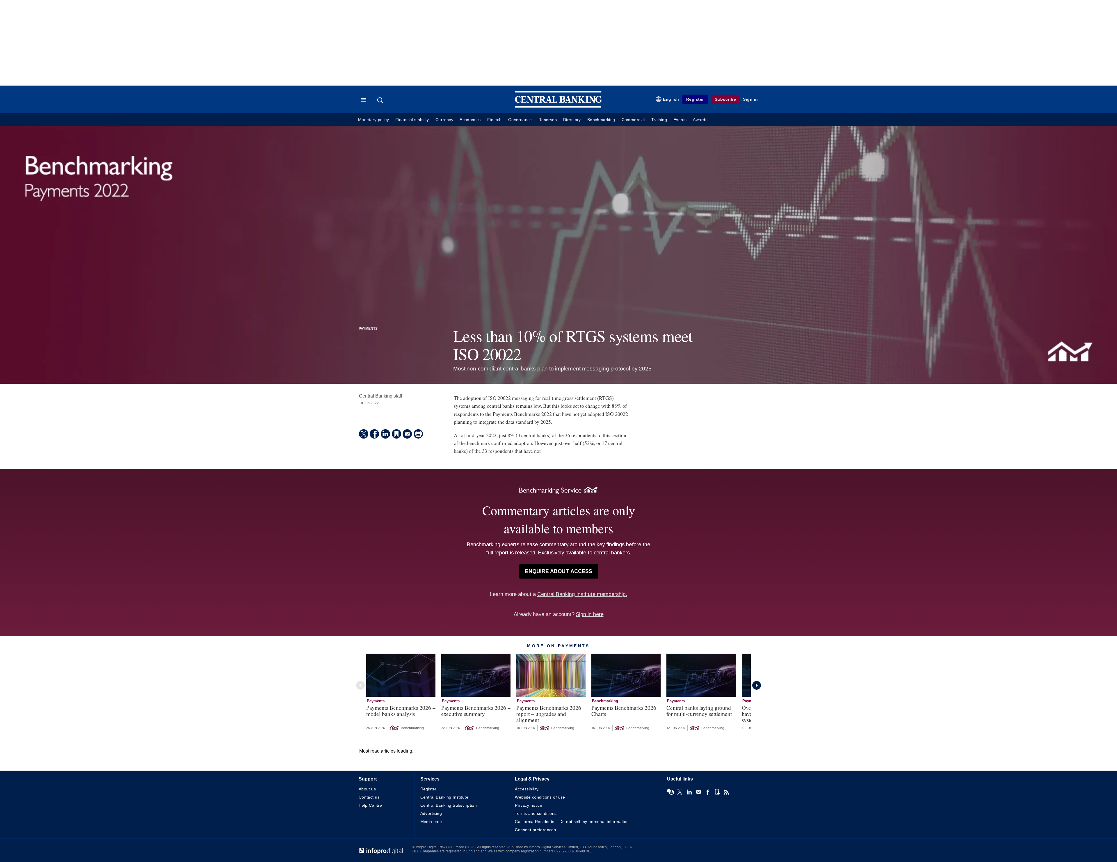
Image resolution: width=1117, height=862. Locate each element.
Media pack (431, 821)
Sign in (750, 99)
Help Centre (370, 805)
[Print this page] (418, 434)
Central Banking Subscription (448, 805)
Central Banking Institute (444, 797)
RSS (726, 792)
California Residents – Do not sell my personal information (572, 821)
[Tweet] (363, 434)
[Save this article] (396, 434)
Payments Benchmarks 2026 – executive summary (476, 711)
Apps (717, 792)
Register (695, 99)
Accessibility (526, 789)
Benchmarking (601, 120)
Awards (700, 120)
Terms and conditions (535, 813)
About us (367, 789)
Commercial (633, 120)
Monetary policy (373, 120)
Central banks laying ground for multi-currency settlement (699, 711)
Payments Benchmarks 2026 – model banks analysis (400, 711)
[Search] (380, 100)
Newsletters (698, 792)
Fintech (494, 120)
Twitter (679, 792)
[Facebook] (374, 434)
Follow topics (670, 792)
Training (659, 120)
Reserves (547, 120)
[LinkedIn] (385, 434)
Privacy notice (528, 805)
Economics (470, 120)
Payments (368, 328)
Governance (520, 120)
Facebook (707, 792)
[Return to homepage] (558, 106)
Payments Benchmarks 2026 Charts (623, 711)
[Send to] (407, 434)
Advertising (431, 813)
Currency (444, 120)
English (671, 99)
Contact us (369, 797)
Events (679, 120)
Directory (572, 120)
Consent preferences (535, 829)
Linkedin (689, 792)
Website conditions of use (540, 797)
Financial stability (412, 120)
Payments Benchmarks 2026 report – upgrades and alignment (548, 714)
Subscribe (725, 99)
